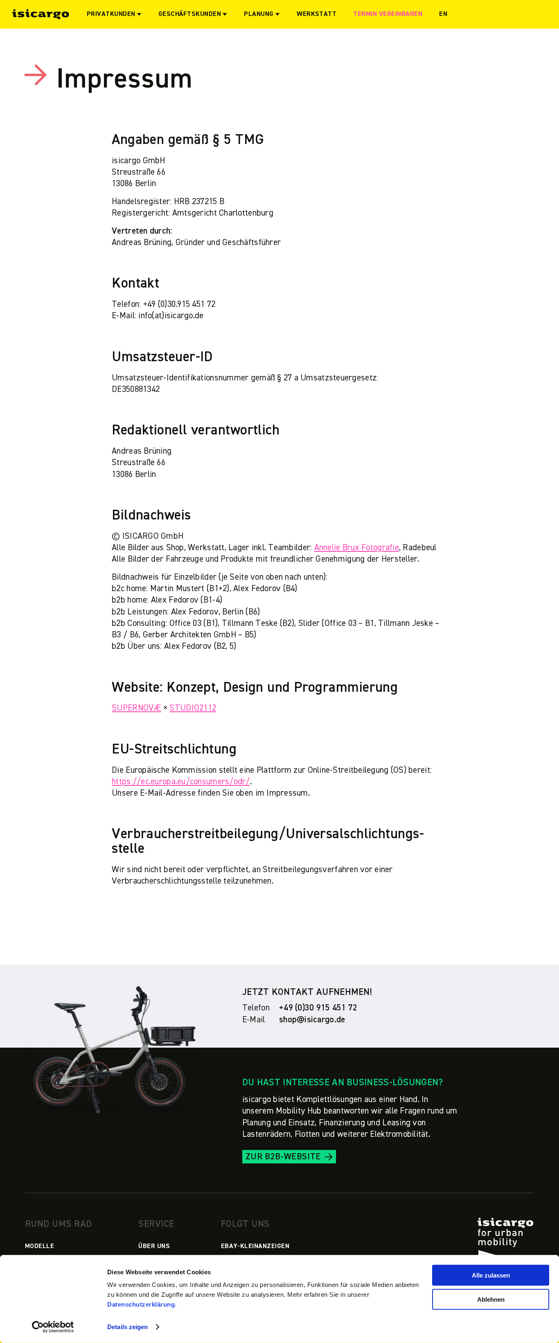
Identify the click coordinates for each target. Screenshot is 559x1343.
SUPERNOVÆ (136, 707)
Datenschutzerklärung (141, 1304)
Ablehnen (491, 1299)
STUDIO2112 (192, 707)
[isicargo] (40, 14)
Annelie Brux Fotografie (356, 547)
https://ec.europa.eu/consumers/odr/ (181, 781)
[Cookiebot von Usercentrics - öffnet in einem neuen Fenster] (53, 1327)
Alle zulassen (491, 1275)
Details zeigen (127, 1326)
